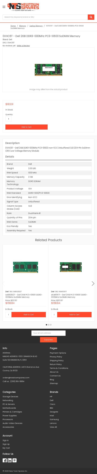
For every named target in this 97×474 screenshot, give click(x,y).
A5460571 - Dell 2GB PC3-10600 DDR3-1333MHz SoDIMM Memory (69, 295)
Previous (3, 283)
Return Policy (56, 364)
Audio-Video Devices (12, 423)
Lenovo (53, 423)
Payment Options (58, 353)
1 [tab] (46, 324)
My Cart (6, 448)
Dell (51, 400)
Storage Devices (10, 396)
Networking (8, 400)
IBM (51, 408)
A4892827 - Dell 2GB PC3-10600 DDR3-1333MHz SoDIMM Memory (23, 295)
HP (51, 396)
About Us (54, 372)
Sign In (6, 440)
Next (93, 283)
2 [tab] (48, 324)
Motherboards (9, 408)
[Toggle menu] (3, 6)
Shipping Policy (57, 360)
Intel (52, 415)
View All (53, 427)
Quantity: (9, 114)
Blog (52, 379)
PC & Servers (9, 404)
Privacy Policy (56, 356)
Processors (8, 419)
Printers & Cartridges (12, 411)
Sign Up (6, 444)
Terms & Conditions (59, 368)
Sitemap (54, 383)
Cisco (52, 404)
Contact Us (55, 375)
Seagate (54, 411)
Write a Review (23, 45)
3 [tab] (50, 324)
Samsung (54, 419)
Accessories (8, 427)
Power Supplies (10, 415)
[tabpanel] (25, 283)
